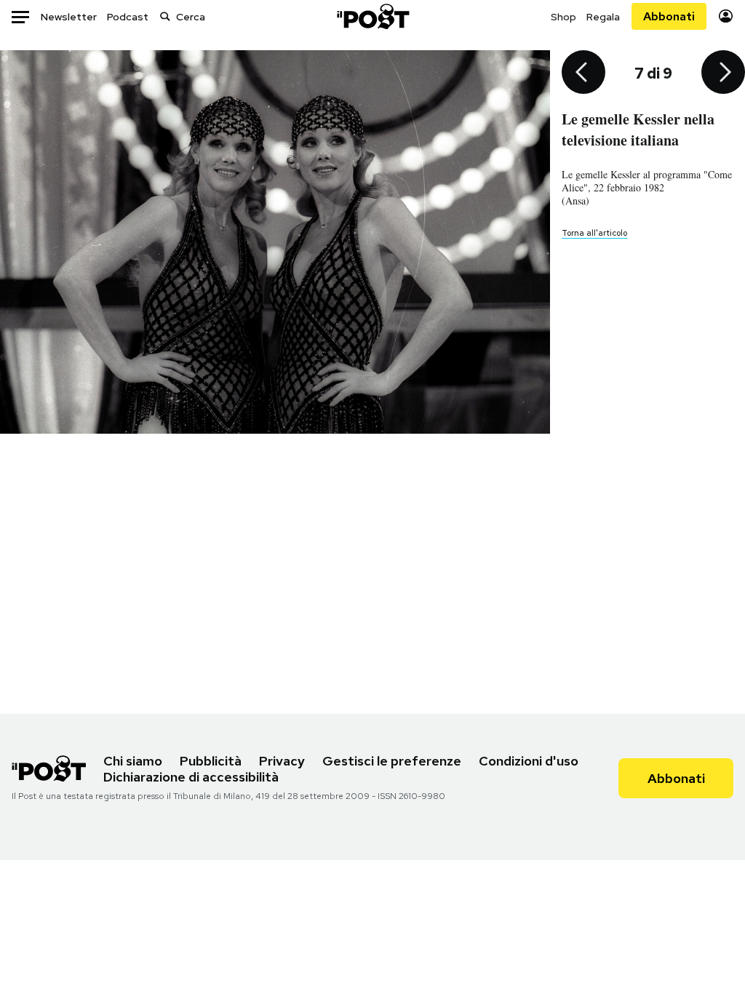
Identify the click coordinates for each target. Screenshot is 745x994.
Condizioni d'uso (528, 760)
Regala (603, 16)
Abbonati (669, 16)
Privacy (282, 760)
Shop (563, 16)
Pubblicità (211, 760)
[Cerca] (165, 16)
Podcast (127, 16)
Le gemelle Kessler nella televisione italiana (638, 129)
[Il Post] (372, 16)
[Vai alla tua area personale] (725, 16)
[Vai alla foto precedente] (583, 73)
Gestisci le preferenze (391, 760)
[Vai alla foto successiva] (723, 73)
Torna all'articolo (594, 233)
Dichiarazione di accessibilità (191, 776)
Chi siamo (132, 760)
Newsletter (69, 16)
